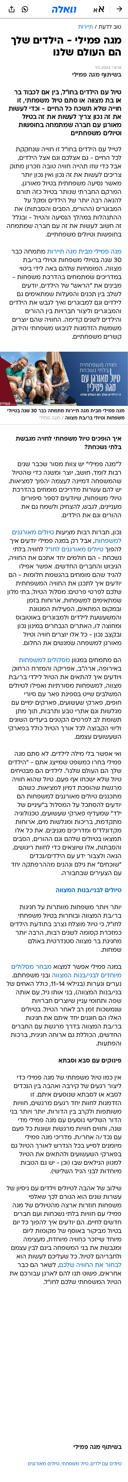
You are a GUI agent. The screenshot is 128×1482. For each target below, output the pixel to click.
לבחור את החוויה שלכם (90, 1265)
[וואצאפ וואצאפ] (25, 9)
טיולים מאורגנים (43, 1464)
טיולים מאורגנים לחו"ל (74, 550)
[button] (99, 9)
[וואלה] (64, 9)
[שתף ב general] (11, 9)
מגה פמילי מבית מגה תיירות (84, 252)
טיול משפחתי (74, 1464)
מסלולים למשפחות (44, 660)
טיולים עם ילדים (106, 1464)
